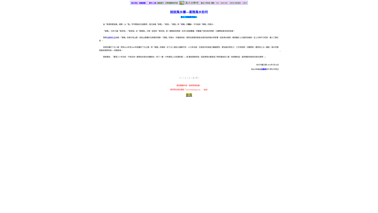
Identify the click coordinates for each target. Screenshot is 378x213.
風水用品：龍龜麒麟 (139, 3)
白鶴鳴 (263, 69)
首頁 (189, 95)
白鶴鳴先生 (111, 38)
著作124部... (163, 3)
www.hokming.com (193, 90)
